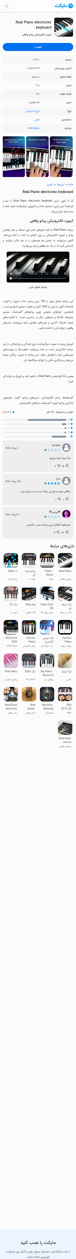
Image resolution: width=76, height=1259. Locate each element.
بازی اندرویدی (33, 111)
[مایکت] (64, 8)
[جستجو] (6, 6)
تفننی (37, 120)
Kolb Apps (34, 128)
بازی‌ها (60, 184)
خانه (70, 184)
